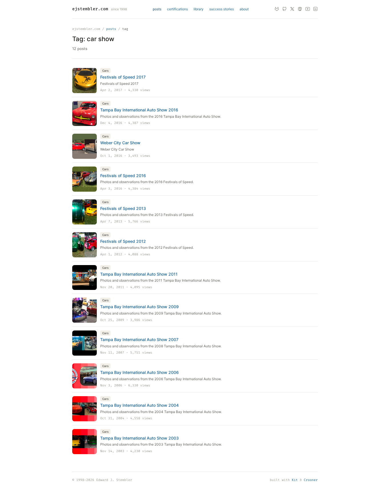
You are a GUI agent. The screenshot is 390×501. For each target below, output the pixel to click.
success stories (221, 9)
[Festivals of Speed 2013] (84, 212)
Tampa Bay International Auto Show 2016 (139, 109)
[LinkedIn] (315, 9)
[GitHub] (284, 9)
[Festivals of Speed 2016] (84, 179)
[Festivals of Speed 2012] (84, 244)
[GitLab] (276, 9)
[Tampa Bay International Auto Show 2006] (84, 375)
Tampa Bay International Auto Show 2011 (139, 274)
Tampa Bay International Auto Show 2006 (139, 372)
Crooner (311, 480)
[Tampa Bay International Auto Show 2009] (84, 310)
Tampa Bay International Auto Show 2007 (139, 339)
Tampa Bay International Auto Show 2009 (139, 306)
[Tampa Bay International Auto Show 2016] (84, 113)
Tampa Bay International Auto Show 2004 (139, 405)
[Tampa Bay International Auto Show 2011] (84, 277)
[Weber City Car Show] (84, 146)
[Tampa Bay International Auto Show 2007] (84, 343)
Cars (105, 70)
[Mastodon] (299, 9)
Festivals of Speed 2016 (123, 175)
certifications (177, 9)
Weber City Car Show (120, 142)
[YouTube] (307, 9)
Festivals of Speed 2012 (123, 241)
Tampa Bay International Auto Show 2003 (139, 438)
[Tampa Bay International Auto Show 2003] (84, 441)
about (244, 9)
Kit (295, 480)
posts (157, 9)
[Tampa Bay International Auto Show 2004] (84, 408)
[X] (292, 9)
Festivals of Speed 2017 (123, 77)
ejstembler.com (90, 9)
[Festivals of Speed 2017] (84, 80)
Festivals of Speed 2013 (123, 208)
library (199, 9)
